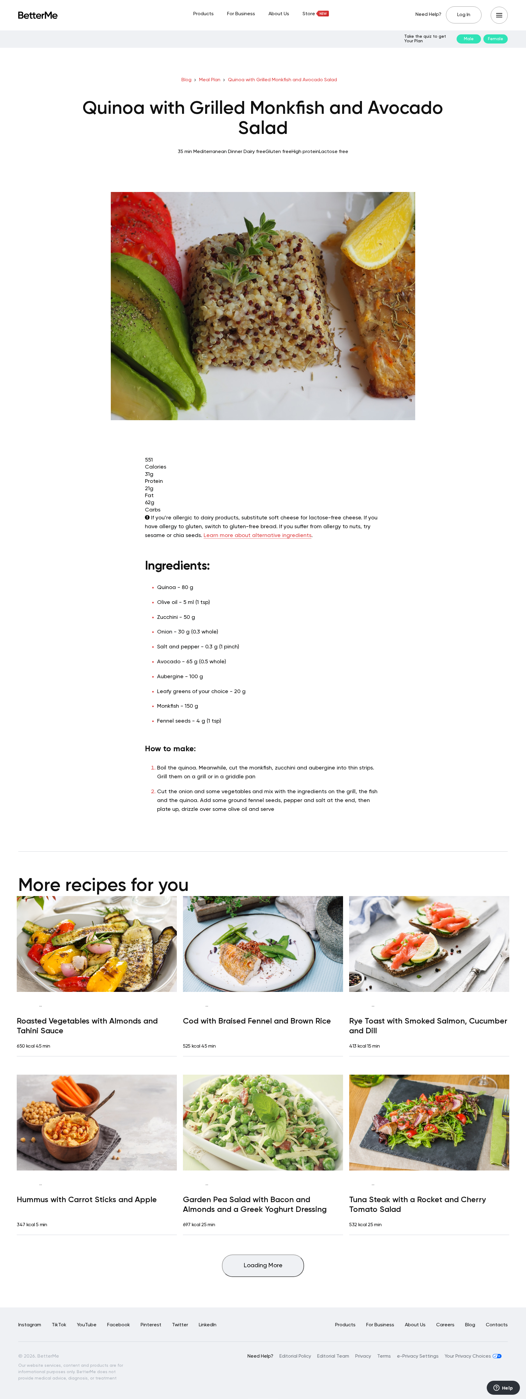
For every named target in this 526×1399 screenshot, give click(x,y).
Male (469, 39)
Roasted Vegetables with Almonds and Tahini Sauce (87, 1026)
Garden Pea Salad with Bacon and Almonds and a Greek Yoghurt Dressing (255, 1204)
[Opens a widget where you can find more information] (503, 1388)
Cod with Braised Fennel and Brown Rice (257, 1021)
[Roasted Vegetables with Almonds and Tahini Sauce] (97, 944)
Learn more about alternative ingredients (257, 535)
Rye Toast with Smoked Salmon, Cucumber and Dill (428, 1026)
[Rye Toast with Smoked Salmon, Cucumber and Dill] (429, 944)
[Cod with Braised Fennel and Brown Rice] (263, 944)
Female (495, 39)
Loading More (263, 1266)
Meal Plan (209, 80)
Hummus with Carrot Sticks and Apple (87, 1200)
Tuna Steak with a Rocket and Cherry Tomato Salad (417, 1204)
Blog (186, 80)
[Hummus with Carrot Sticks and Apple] (97, 1122)
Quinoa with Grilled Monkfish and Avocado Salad (282, 80)
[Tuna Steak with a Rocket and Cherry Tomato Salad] (429, 1122)
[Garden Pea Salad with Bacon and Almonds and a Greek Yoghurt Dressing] (263, 1122)
